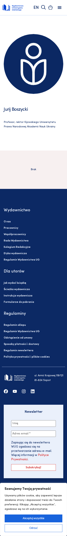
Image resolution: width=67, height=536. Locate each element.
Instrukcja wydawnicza (18, 295)
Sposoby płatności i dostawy (21, 344)
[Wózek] (50, 7)
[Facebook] (6, 391)
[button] (60, 7)
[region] (33, 509)
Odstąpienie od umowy (18, 337)
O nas (7, 221)
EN (36, 8)
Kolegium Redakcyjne (17, 247)
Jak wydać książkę (15, 283)
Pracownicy (11, 228)
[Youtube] (15, 391)
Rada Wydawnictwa (16, 240)
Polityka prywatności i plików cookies (27, 357)
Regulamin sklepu (15, 325)
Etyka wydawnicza (15, 253)
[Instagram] (24, 391)
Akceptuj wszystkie (33, 518)
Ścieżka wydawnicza (17, 289)
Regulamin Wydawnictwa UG (22, 259)
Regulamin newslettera (18, 350)
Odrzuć (33, 528)
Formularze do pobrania (19, 302)
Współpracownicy (15, 234)
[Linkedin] (33, 391)
